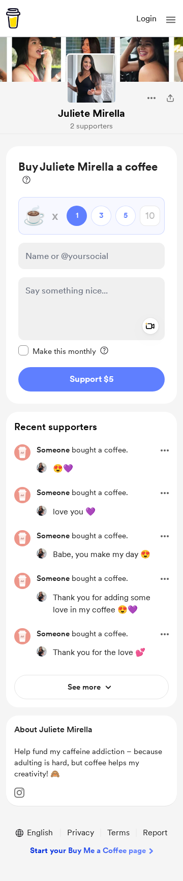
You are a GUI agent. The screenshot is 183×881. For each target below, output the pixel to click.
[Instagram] (19, 793)
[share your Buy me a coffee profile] (170, 98)
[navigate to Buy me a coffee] (13, 18)
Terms (118, 832)
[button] (171, 20)
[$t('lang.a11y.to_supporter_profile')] (42, 468)
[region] (91, 275)
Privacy (80, 832)
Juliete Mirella (91, 113)
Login (146, 18)
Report (155, 832)
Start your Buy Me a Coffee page (88, 850)
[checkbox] (57, 350)
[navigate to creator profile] (91, 78)
